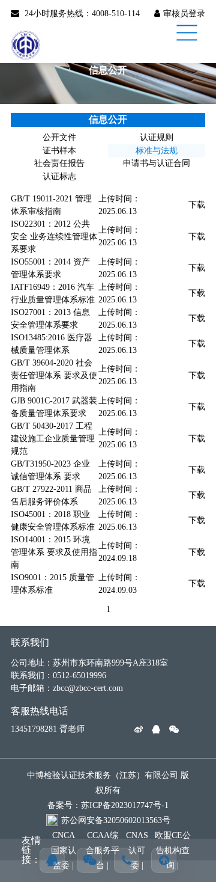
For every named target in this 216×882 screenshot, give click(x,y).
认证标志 (59, 176)
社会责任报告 (59, 163)
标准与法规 (157, 150)
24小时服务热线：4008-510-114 (82, 13)
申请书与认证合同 (156, 163)
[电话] (126, 860)
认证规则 (156, 137)
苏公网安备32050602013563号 (115, 820)
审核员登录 (184, 13)
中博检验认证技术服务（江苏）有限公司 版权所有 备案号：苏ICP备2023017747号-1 (108, 790)
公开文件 (59, 137)
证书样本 (59, 150)
